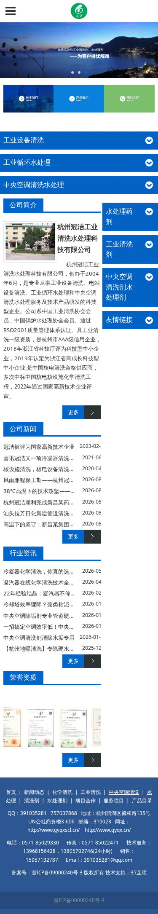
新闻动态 (34, 791)
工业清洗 (90, 791)
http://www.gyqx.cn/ (108, 829)
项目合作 (85, 800)
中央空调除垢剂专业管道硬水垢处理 (47, 615)
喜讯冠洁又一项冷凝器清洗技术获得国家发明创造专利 (69, 458)
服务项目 (114, 800)
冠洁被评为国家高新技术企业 (39, 446)
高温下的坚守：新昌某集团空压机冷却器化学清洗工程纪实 (74, 524)
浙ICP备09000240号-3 (79, 900)
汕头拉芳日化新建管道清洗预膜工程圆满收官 (58, 513)
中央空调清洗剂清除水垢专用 (39, 637)
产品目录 (142, 800)
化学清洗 (62, 791)
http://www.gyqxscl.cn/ (53, 829)
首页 (11, 791)
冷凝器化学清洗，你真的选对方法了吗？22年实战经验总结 (75, 571)
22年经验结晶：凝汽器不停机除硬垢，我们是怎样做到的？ (75, 593)
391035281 (33, 812)
